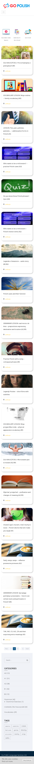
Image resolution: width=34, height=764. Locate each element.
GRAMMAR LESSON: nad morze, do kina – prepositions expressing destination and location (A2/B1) (16, 326)
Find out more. (7, 761)
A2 (5, 684)
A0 (5, 673)
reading (16, 734)
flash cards (8, 730)
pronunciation (8, 734)
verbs (7, 738)
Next (27, 648)
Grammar (8, 699)
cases (24, 726)
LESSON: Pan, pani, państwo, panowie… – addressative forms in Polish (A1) (15, 131)
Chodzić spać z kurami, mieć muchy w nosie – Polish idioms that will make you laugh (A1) (17, 528)
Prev (6, 648)
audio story (16, 726)
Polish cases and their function (14, 294)
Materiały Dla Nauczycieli (14, 707)
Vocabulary (8, 712)
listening (23, 730)
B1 (5, 689)
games (16, 730)
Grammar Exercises (13, 702)
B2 (5, 694)
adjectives (7, 726)
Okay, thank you (27, 760)
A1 (5, 678)
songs (23, 734)
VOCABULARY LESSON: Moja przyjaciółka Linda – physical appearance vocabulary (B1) (13, 427)
